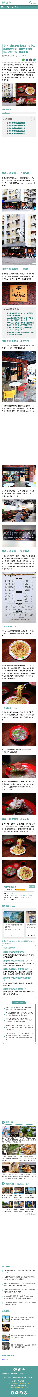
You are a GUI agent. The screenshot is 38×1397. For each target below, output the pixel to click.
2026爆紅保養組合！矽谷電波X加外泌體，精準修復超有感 (17, 1020)
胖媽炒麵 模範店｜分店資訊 (16, 125)
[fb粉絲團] (12, 1393)
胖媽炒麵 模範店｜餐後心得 (16, 133)
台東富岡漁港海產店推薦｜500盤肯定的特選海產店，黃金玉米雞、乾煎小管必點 (19, 1278)
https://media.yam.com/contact (19, 1387)
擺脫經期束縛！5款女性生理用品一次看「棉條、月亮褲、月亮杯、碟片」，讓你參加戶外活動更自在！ (19, 1027)
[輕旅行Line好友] (25, 1393)
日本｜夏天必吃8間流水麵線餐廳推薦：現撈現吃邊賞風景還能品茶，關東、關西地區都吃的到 (7, 1211)
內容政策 (22, 1373)
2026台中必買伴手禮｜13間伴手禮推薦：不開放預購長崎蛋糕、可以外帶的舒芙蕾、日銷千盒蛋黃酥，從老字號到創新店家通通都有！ (19, 1036)
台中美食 (15, 7)
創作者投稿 (5, 1373)
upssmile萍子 (22, 56)
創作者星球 (14, 1373)
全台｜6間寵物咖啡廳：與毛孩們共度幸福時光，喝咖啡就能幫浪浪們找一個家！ (19, 1014)
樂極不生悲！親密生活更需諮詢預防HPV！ (19, 1197)
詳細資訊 (31, 886)
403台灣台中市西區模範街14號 (21, 895)
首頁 (2, 7)
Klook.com (6, 113)
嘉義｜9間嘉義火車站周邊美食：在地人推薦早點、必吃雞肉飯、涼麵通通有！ (19, 1211)
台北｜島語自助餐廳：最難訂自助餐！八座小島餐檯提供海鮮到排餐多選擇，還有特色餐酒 (7, 1197)
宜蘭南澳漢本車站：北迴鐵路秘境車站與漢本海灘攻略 (20, 1272)
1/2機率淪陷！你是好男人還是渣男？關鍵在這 (30, 1211)
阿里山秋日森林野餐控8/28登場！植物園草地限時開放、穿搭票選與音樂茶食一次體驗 (19, 1284)
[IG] (17, 1393)
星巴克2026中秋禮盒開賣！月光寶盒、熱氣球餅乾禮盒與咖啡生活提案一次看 (19, 1291)
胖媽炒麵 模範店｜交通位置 (16, 123)
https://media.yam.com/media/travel (19, 1383)
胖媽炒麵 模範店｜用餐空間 (16, 128)
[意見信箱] (21, 1393)
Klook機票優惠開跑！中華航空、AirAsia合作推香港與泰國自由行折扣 (20, 1303)
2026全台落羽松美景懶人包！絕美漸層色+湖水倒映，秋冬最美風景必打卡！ (18, 1008)
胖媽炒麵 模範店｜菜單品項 (16, 131)
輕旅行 (7, 2)
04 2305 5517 (16, 893)
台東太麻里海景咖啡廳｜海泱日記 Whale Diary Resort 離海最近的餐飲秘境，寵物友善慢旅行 (18, 1297)
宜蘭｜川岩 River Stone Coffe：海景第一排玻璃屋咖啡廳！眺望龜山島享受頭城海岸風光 (30, 1197)
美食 (8, 7)
